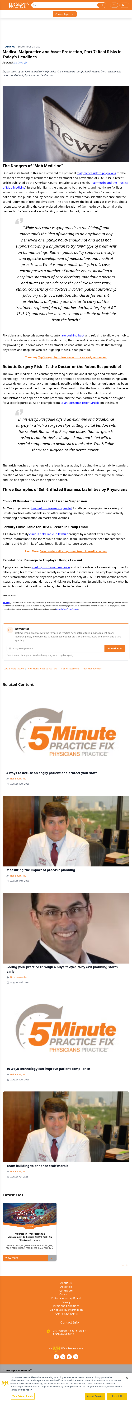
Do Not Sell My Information (66, 1310)
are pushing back (72, 335)
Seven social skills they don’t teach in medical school (73, 551)
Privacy (66, 1302)
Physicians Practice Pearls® (42, 668)
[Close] (126, 1377)
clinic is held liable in (43, 534)
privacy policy (67, 655)
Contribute (66, 1290)
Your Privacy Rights (66, 1313)
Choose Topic (62, 14)
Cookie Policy (25, 1389)
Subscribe (113, 648)
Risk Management (92, 668)
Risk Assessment (70, 668)
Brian (64, 403)
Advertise (66, 1286)
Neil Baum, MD (18, 778)
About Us (66, 1283)
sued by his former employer (51, 567)
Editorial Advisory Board (66, 1298)
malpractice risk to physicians (96, 173)
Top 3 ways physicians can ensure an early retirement (72, 357)
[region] (66, 1388)
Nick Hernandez (18, 977)
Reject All (117, 1396)
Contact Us (66, 1294)
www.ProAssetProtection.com (67, 609)
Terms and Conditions (66, 1306)
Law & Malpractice (14, 668)
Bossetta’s (74, 403)
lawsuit (63, 534)
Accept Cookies (95, 1396)
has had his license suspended (51, 508)
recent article (90, 403)
